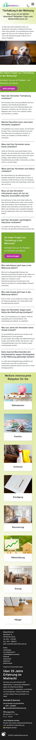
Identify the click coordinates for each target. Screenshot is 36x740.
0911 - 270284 (11, 639)
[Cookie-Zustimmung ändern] (3, 734)
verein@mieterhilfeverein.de (16, 644)
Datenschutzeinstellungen (13, 667)
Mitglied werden (11, 728)
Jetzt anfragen (9, 88)
